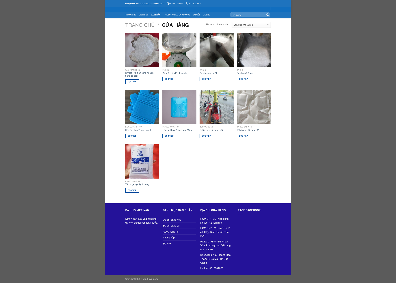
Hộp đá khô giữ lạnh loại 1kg (139, 130)
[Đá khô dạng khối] (217, 50)
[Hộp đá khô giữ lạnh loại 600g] (179, 107)
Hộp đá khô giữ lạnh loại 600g (177, 130)
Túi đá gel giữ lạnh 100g (248, 130)
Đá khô (167, 243)
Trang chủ (130, 14)
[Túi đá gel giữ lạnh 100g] (254, 107)
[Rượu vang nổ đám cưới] (217, 107)
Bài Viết (196, 14)
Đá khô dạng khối (208, 73)
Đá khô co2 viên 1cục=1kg (175, 73)
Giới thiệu (143, 14)
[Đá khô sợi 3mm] (254, 50)
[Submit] (267, 14)
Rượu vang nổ (171, 231)
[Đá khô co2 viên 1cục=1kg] (179, 50)
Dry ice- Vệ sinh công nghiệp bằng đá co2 (139, 74)
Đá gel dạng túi (171, 225)
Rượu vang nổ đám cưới (211, 130)
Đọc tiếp (132, 81)
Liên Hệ (206, 14)
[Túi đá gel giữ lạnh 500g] (142, 161)
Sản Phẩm (155, 14)
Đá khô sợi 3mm (245, 73)
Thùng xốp (169, 237)
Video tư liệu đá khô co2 (177, 14)
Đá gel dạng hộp (172, 219)
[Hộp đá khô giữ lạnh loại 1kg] (142, 107)
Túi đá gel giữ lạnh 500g (137, 184)
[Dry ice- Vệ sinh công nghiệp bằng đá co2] (142, 50)
